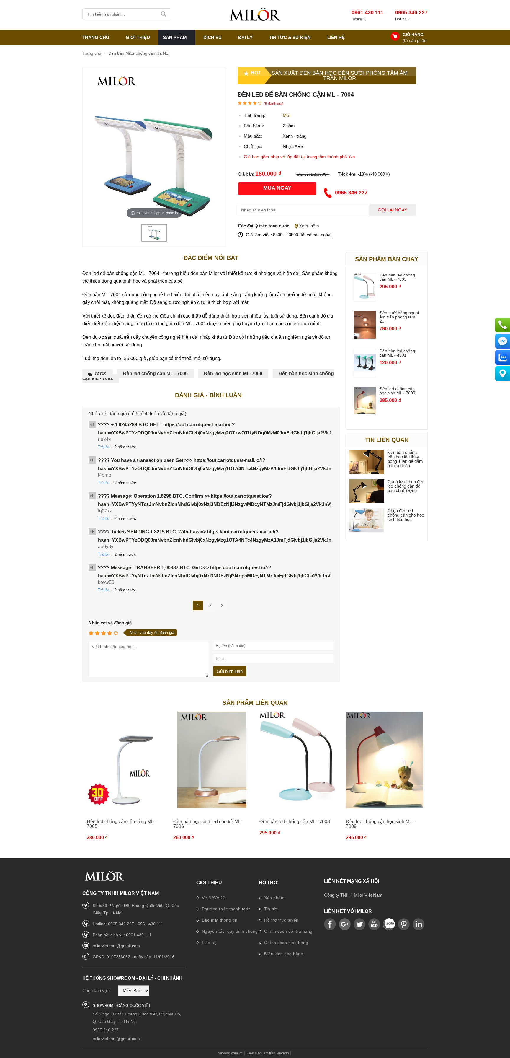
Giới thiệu (209, 882)
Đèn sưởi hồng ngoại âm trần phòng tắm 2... (399, 317)
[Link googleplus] (345, 924)
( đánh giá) (273, 104)
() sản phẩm (415, 40)
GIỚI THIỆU (138, 37)
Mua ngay (277, 188)
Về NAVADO (213, 897)
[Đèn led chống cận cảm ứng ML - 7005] (125, 760)
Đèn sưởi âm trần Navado (268, 1053)
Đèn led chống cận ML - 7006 (155, 373)
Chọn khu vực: (96, 990)
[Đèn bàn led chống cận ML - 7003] (365, 299)
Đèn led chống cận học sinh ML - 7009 (397, 391)
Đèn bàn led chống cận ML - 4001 (397, 353)
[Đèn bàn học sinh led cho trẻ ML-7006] (212, 760)
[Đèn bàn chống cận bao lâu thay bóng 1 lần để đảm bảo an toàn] (367, 462)
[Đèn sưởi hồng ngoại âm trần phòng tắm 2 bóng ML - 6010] (365, 337)
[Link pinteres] (404, 924)
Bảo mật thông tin (218, 920)
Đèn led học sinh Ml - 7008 (233, 373)
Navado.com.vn (230, 1053)
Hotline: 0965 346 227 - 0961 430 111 (128, 924)
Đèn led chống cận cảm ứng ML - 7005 (121, 824)
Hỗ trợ (268, 882)
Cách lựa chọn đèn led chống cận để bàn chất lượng (406, 486)
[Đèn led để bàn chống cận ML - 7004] (154, 238)
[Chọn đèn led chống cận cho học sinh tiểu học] (367, 520)
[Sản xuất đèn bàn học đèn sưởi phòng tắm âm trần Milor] (255, 15)
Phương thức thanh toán (225, 908)
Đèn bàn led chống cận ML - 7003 (397, 277)
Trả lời (103, 447)
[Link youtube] (330, 924)
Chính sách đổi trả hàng (288, 931)
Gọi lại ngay (392, 210)
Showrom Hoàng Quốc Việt (122, 1005)
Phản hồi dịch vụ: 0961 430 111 (122, 934)
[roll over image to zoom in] (154, 145)
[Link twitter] (359, 924)
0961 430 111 (367, 12)
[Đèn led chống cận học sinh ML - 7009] (365, 412)
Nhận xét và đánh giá (110, 623)
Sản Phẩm (175, 37)
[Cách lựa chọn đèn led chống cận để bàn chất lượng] (367, 491)
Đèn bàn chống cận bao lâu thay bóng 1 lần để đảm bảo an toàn (405, 459)
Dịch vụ (212, 37)
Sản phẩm (274, 897)
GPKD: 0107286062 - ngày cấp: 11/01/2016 (133, 956)
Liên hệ (336, 37)
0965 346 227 (411, 12)
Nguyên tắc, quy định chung (229, 931)
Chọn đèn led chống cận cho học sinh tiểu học (406, 515)
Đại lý (245, 37)
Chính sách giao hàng (285, 942)
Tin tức (270, 908)
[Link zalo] (389, 924)
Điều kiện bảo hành (283, 953)
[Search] (164, 14)
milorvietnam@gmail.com (116, 945)
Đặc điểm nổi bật (211, 258)
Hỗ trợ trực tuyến (281, 920)
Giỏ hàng (413, 34)
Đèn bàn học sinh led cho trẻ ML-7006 (207, 824)
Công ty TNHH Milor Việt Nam (353, 895)
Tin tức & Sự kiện (290, 37)
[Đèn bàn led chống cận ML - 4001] (365, 374)
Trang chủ (95, 37)
